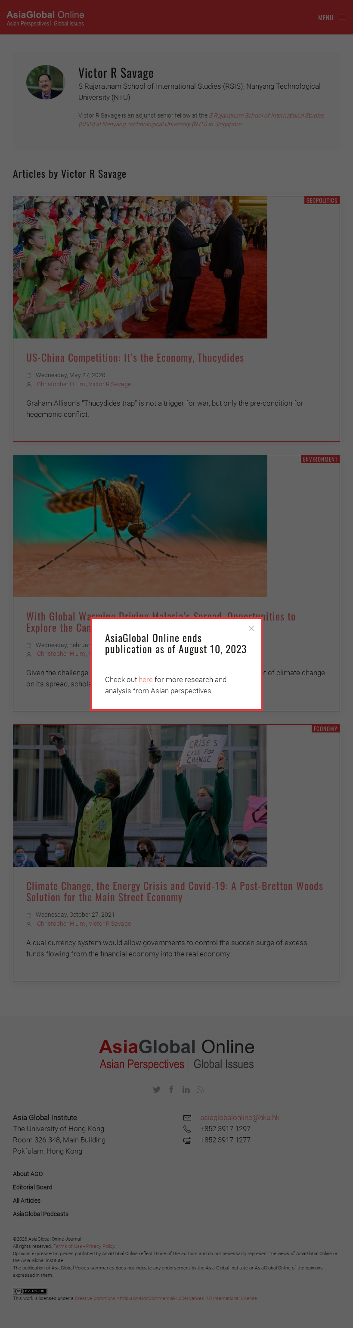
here (146, 679)
